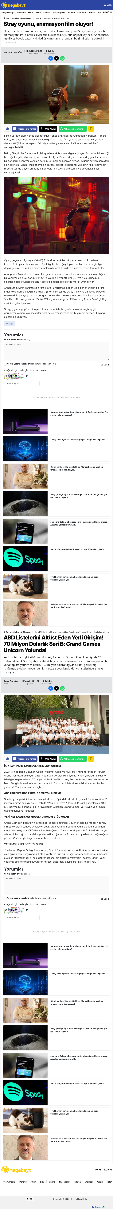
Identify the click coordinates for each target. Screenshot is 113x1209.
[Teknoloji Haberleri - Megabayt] (16, 1169)
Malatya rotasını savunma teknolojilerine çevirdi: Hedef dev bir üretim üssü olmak (78, 605)
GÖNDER (105, 364)
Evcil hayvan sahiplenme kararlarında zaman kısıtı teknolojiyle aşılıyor (74, 578)
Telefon (71, 12)
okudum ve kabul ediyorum (31, 363)
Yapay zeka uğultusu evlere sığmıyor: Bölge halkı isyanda (77, 439)
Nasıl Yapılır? (59, 12)
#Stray (9, 323)
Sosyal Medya (7, 12)
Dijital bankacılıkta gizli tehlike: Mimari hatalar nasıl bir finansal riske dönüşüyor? (76, 468)
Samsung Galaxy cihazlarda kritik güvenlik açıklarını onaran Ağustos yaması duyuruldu (78, 523)
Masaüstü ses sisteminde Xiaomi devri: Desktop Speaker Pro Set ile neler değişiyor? (79, 413)
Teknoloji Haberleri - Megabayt (18, 18)
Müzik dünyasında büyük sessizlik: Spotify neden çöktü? (77, 549)
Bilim (38, 12)
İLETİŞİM (108, 1170)
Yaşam (92, 12)
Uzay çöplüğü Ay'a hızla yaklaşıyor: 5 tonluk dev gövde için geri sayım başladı (78, 496)
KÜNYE (98, 1170)
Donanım (21, 12)
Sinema (46, 12)
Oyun (30, 12)
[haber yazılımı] (98, 1207)
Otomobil (81, 12)
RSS (30, 1199)
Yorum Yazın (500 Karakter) (17, 339)
